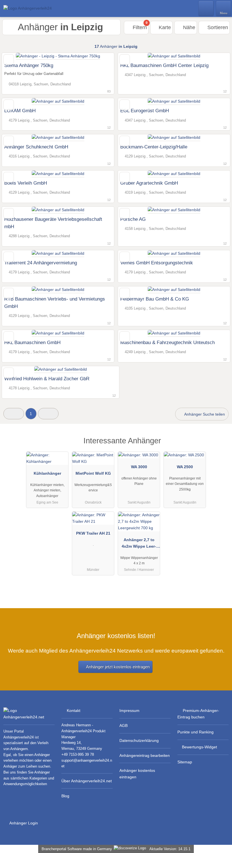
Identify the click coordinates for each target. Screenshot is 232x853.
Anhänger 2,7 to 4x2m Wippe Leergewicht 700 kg (139, 544)
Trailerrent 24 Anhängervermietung (40, 262)
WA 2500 (185, 467)
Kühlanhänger (47, 473)
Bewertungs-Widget (199, 747)
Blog (65, 796)
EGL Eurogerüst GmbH (144, 110)
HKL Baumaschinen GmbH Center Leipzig (164, 65)
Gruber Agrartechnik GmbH (149, 183)
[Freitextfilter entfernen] (206, 8)
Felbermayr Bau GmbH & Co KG (154, 299)
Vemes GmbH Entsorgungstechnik (156, 262)
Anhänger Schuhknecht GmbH (36, 147)
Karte (164, 27)
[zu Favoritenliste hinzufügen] (8, 59)
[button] (13, 413)
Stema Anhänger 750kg (28, 65)
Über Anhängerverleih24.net (86, 781)
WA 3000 (139, 467)
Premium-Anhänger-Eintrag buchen (198, 713)
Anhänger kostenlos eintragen (137, 773)
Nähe (188, 27)
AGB (123, 725)
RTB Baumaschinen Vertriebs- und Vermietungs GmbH (54, 302)
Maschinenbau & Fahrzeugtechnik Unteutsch (167, 342)
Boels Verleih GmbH (25, 183)
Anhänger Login (23, 823)
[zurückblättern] (16, 56)
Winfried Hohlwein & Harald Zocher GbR (46, 378)
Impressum (129, 710)
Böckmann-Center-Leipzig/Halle (153, 147)
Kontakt (73, 710)
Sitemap (184, 762)
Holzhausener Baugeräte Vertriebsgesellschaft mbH (53, 222)
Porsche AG (133, 219)
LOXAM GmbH (20, 110)
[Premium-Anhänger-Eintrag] (220, 445)
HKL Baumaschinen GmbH (32, 342)
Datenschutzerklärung (139, 740)
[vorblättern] (100, 56)
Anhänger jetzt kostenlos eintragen (118, 666)
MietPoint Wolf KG (93, 473)
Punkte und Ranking (195, 732)
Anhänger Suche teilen (204, 414)
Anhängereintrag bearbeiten (144, 755)
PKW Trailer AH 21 (93, 533)
